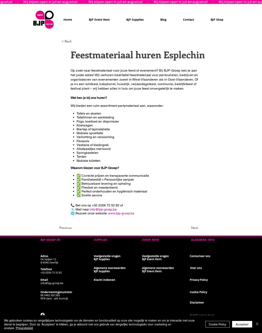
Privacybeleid (24, 328)
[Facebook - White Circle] (43, 315)
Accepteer (242, 324)
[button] (75, 41)
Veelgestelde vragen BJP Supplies (107, 257)
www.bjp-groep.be (121, 213)
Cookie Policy (217, 324)
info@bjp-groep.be (103, 209)
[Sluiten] (257, 324)
